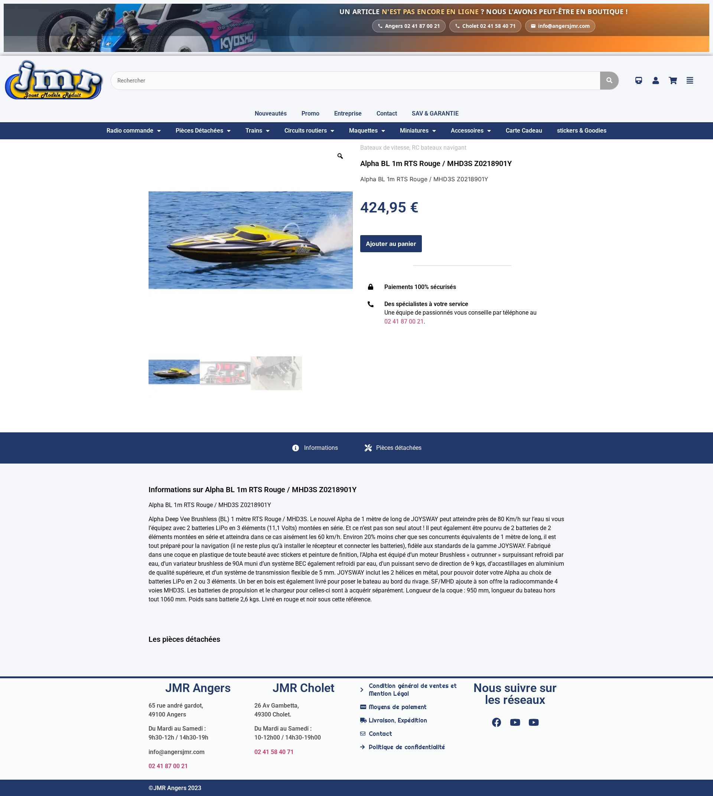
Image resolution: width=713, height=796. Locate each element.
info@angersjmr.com (564, 26)
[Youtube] (515, 722)
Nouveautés (271, 113)
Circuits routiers (305, 130)
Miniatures (414, 130)
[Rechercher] (609, 81)
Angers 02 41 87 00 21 (412, 26)
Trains (253, 130)
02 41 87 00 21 (168, 766)
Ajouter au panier (391, 243)
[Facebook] (496, 722)
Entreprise (348, 113)
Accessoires (467, 130)
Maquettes (363, 130)
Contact (387, 113)
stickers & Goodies (581, 130)
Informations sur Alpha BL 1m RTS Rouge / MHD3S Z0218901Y (252, 489)
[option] (251, 245)
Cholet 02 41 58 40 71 (489, 26)
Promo (310, 113)
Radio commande (130, 130)
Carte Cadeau (524, 130)
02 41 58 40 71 (274, 752)
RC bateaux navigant (439, 147)
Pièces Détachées (199, 130)
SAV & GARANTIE (435, 113)
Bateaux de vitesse (384, 147)
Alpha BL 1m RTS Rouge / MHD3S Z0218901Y (436, 163)
